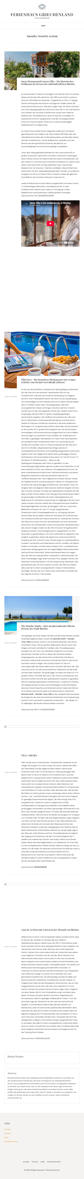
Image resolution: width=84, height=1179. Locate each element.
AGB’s (6, 1137)
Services (7, 1133)
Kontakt (7, 1129)
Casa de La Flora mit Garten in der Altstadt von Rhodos (50, 929)
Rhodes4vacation (11, 1141)
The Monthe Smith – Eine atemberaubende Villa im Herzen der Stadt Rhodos (48, 627)
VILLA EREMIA (29, 755)
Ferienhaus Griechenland (42, 14)
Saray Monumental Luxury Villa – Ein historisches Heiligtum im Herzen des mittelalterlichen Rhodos (48, 82)
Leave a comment (11, 397)
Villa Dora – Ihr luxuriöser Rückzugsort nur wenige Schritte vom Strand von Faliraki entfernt (48, 381)
